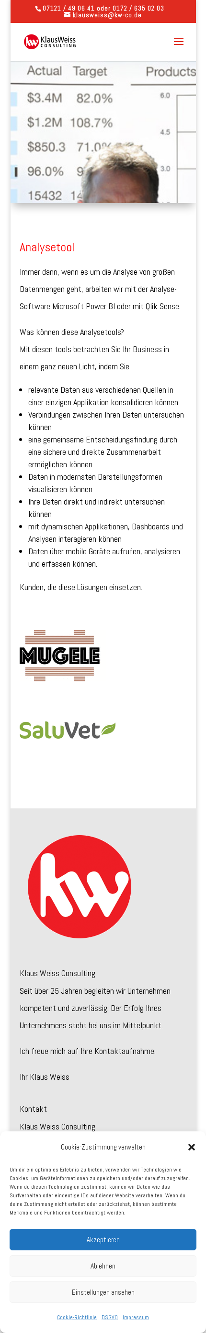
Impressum (136, 1317)
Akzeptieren (103, 1239)
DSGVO (110, 1317)
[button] (191, 1147)
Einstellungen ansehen (103, 1292)
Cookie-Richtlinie (77, 1317)
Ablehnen (103, 1265)
